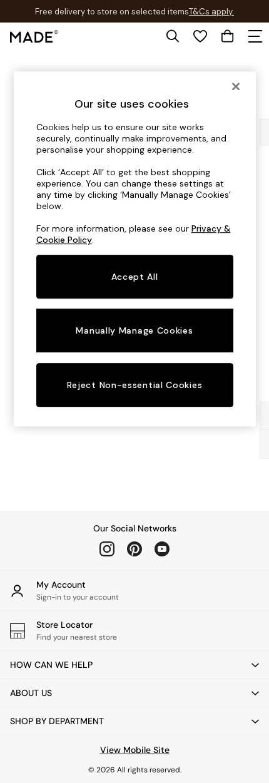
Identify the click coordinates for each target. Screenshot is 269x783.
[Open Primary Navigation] (255, 36)
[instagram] (107, 549)
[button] (134, 664)
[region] (135, 249)
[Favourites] (200, 36)
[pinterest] (134, 549)
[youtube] (162, 549)
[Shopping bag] (227, 36)
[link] (172, 36)
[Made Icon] (34, 36)
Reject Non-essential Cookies (135, 385)
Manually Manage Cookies (134, 330)
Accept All (134, 276)
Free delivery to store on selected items (112, 11)
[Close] (236, 86)
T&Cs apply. (211, 11)
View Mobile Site (135, 749)
